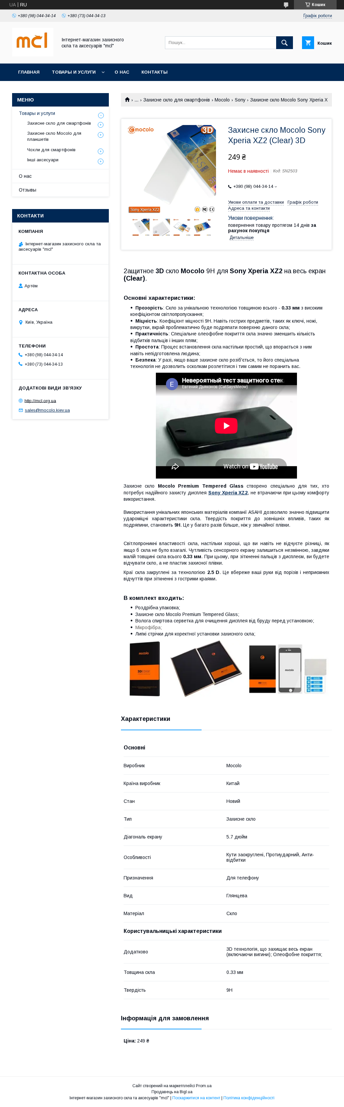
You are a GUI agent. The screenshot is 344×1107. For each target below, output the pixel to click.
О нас (122, 72)
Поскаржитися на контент (196, 1098)
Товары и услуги (74, 72)
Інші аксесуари (42, 159)
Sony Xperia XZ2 (228, 492)
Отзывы (27, 190)
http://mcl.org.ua (40, 400)
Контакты (154, 72)
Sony (240, 99)
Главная (29, 72)
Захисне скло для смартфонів (176, 99)
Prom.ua (204, 1085)
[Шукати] (284, 42)
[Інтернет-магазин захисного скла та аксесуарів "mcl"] (32, 54)
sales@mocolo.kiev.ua (47, 410)
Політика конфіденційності (248, 1098)
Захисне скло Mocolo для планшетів (54, 136)
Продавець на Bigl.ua (172, 1092)
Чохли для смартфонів (51, 149)
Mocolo (222, 99)
